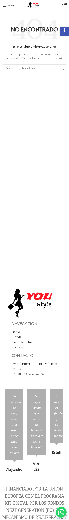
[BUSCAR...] (62, 68)
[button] (64, 31)
